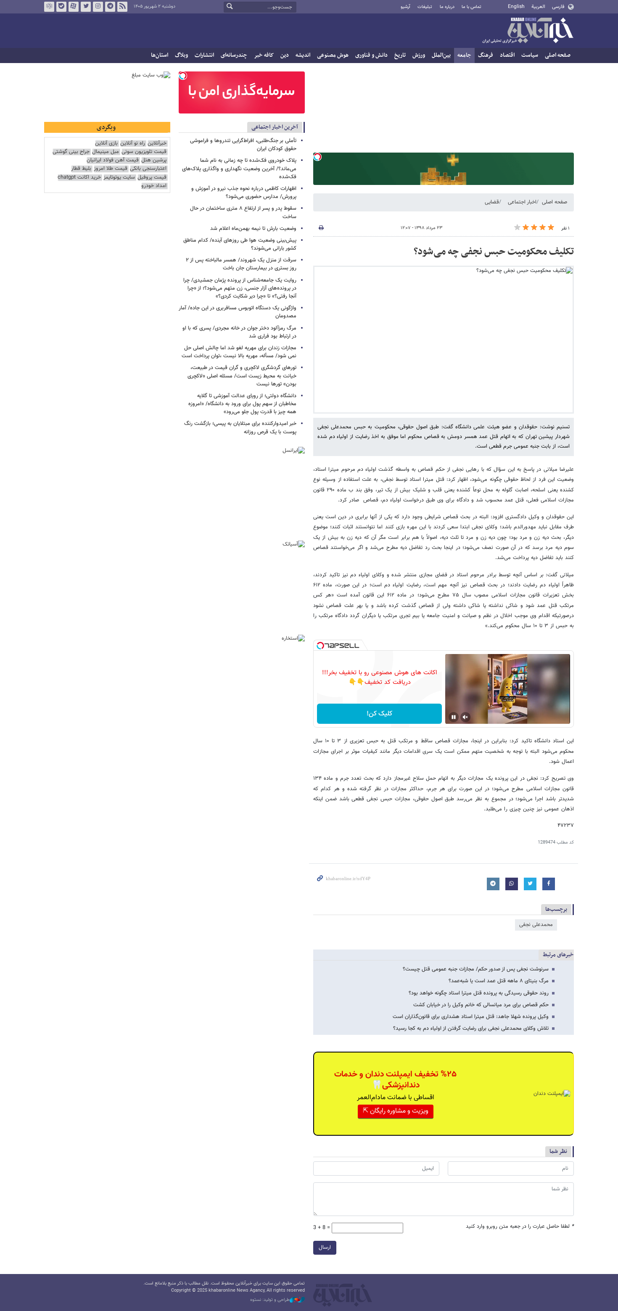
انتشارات (204, 55)
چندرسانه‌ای (234, 55)
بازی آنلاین (106, 144)
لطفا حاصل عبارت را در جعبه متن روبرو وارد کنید (520, 1227)
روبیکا (49, 7)
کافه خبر (264, 55)
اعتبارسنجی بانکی (148, 169)
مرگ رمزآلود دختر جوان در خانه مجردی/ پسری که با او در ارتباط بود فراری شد (239, 332)
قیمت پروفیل (151, 178)
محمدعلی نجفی (536, 925)
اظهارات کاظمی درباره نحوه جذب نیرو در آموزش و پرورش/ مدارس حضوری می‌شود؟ (243, 193)
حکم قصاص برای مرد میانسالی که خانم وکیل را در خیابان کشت (481, 1005)
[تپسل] (317, 157)
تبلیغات (424, 7)
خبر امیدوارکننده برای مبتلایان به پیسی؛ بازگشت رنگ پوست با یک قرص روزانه (240, 427)
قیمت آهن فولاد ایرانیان (113, 160)
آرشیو (405, 7)
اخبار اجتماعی (522, 202)
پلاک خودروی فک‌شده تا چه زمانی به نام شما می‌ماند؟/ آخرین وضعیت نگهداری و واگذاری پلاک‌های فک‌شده (239, 168)
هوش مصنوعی (333, 55)
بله (61, 7)
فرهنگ (485, 55)
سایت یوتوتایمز (119, 178)
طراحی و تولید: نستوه (270, 1300)
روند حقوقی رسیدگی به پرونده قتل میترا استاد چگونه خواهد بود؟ (479, 993)
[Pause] (454, 717)
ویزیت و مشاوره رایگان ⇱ (395, 1111)
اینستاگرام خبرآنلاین (98, 7)
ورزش (418, 55)
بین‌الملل (441, 55)
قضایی (492, 202)
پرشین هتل (153, 160)
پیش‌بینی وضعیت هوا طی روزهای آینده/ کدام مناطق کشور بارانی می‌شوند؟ (239, 244)
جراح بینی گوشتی (71, 152)
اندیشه (303, 55)
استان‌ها (159, 55)
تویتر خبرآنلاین (86, 7)
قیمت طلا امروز (110, 169)
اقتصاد (507, 55)
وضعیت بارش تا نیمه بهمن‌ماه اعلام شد (253, 228)
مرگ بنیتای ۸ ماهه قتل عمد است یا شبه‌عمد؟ (499, 981)
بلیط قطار (81, 169)
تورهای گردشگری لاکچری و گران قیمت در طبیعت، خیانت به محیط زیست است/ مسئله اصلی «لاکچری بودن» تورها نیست (242, 376)
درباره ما (447, 7)
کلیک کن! (379, 714)
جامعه (464, 55)
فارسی (558, 7)
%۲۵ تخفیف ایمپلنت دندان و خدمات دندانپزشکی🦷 (395, 1080)
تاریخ (400, 55)
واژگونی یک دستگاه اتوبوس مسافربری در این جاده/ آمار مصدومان (237, 312)
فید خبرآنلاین (122, 7)
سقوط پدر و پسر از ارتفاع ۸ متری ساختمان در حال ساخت (243, 212)
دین (284, 55)
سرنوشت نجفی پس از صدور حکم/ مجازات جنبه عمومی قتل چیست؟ (476, 969)
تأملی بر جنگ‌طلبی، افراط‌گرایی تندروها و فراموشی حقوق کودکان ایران (243, 145)
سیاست (529, 55)
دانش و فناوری (371, 55)
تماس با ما (471, 7)
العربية (538, 7)
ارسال (325, 1247)
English (516, 7)
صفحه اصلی (557, 55)
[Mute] (465, 717)
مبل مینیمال (105, 152)
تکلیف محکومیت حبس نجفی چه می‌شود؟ (494, 251)
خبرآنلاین (527, 31)
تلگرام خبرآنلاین (110, 7)
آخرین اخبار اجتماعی (274, 127)
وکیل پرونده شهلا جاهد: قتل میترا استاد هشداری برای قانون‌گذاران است (471, 1017)
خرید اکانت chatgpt (79, 178)
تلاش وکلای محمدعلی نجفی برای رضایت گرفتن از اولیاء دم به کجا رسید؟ (471, 1028)
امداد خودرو (153, 186)
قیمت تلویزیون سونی (143, 152)
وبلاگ (181, 55)
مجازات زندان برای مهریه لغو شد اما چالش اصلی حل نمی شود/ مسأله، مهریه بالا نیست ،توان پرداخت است (239, 352)
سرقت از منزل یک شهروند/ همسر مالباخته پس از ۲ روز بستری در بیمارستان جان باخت (241, 264)
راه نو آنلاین (132, 144)
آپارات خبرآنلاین (74, 7)
